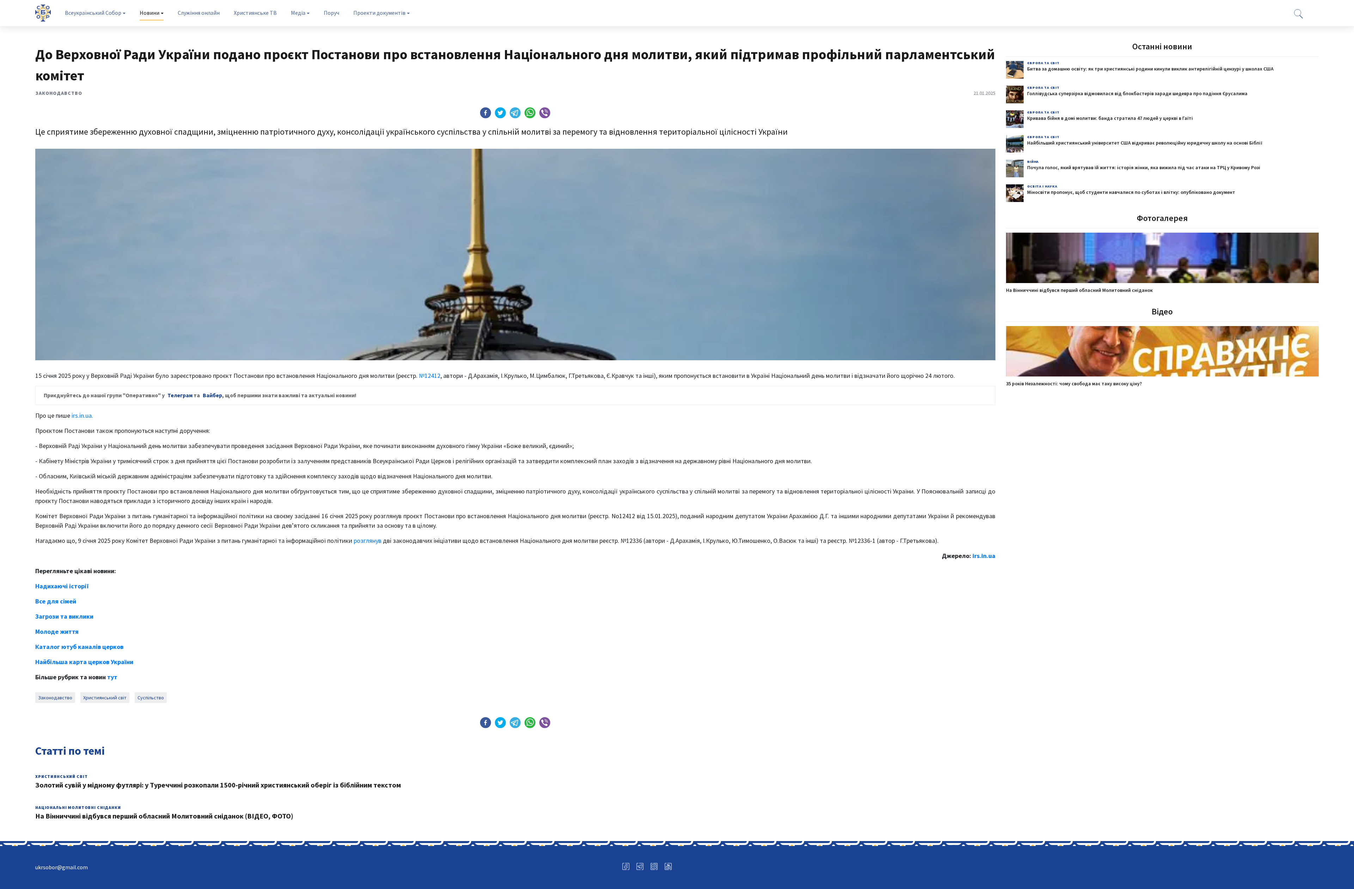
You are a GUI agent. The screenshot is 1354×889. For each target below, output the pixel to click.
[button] (485, 112)
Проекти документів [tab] (379, 12)
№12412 (429, 376)
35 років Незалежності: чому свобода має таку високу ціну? (1074, 383)
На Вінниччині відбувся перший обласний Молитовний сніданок (1079, 290)
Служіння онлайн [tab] (199, 12)
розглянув (368, 541)
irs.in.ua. (82, 415)
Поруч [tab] (331, 12)
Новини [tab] (149, 12)
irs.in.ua (983, 556)
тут (112, 677)
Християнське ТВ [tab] (255, 12)
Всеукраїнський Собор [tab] (93, 12)
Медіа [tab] (298, 12)
